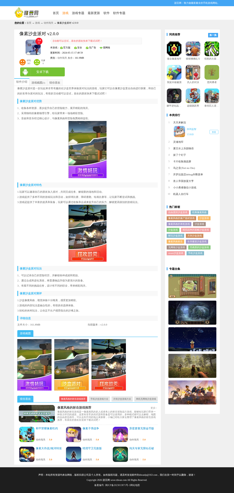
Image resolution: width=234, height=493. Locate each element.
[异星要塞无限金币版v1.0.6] (120, 435)
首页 (29, 23)
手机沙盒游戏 (195, 253)
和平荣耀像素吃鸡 (47, 428)
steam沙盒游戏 (175, 253)
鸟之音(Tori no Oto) (184, 168)
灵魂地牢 (178, 142)
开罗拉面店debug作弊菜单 (188, 174)
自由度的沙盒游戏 (177, 212)
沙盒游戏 (204, 218)
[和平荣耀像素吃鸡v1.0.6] (26, 435)
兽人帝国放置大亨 (183, 181)
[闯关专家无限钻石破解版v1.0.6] (120, 454)
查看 (214, 132)
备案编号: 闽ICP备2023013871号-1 (112, 485)
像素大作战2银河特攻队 (49, 448)
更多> (154, 408)
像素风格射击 (175, 241)
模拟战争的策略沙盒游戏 (196, 230)
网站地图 (135, 485)
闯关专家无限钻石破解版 (141, 448)
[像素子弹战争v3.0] (73, 435)
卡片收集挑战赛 (182, 161)
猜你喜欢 (54, 82)
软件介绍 (21, 81)
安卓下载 (42, 72)
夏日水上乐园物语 (183, 148)
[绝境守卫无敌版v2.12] (73, 454)
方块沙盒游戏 (194, 235)
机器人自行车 (181, 194)
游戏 (37, 23)
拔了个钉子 (179, 155)
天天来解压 (179, 122)
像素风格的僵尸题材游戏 (181, 218)
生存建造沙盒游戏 (197, 241)
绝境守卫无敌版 (92, 448)
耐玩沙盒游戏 (175, 235)
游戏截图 (37, 82)
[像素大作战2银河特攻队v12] (26, 454)
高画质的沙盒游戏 (199, 247)
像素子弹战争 (91, 428)
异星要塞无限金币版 (141, 428)
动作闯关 (48, 23)
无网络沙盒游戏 (176, 247)
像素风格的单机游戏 (179, 224)
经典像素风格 (199, 212)
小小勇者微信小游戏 (184, 187)
